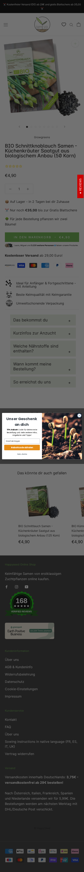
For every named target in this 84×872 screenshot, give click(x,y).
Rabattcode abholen (22, 447)
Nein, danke (22, 454)
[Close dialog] (79, 415)
